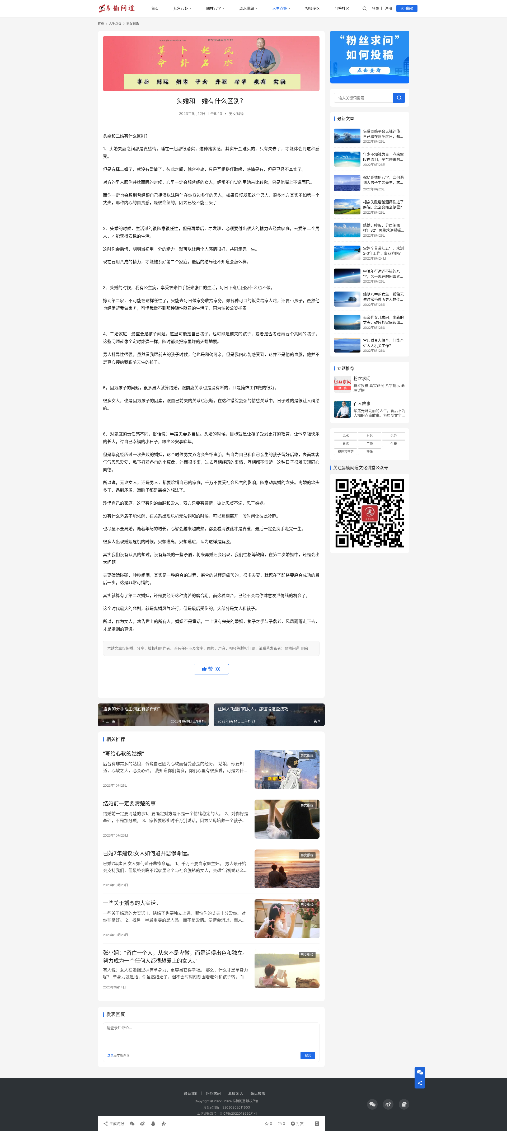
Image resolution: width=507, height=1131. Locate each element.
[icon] (372, 1104)
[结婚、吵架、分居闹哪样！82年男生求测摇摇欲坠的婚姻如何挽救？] (347, 230)
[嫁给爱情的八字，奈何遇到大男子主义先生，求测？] (347, 183)
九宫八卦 (180, 8)
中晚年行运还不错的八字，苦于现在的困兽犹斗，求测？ (381, 276)
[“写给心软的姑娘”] (287, 769)
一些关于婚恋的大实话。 (132, 903)
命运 (345, 444)
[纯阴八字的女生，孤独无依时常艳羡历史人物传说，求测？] (347, 299)
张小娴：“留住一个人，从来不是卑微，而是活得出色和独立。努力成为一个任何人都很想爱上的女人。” (175, 957)
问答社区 (342, 8)
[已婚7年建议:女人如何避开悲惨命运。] (287, 869)
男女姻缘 (236, 113)
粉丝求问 (362, 378)
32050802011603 (236, 1107)
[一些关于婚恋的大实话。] (287, 918)
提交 (308, 1055)
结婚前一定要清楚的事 (129, 803)
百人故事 (362, 403)
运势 (394, 436)
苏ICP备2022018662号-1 (238, 1113)
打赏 (296, 1122)
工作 (370, 444)
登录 (375, 8)
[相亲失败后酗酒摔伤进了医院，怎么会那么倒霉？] (347, 206)
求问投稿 (407, 8)
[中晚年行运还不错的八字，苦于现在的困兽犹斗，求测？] (347, 276)
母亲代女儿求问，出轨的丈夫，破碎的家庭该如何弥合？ (383, 322)
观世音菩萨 (346, 452)
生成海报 (116, 1123)
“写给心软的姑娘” (123, 753)
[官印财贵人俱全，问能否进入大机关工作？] (347, 345)
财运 (370, 436)
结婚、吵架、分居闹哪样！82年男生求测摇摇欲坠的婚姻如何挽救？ (384, 230)
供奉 (394, 444)
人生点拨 (279, 8)
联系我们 (191, 1093)
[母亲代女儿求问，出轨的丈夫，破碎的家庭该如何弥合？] (347, 322)
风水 (345, 436)
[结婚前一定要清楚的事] (287, 819)
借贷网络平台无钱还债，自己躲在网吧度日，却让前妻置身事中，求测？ (383, 136)
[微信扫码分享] (132, 1123)
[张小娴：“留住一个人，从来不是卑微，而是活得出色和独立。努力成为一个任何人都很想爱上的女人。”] (287, 968)
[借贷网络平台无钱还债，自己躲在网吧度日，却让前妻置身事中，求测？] (347, 136)
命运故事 (257, 1093)
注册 (388, 8)
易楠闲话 (235, 1093)
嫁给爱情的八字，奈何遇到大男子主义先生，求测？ (383, 182)
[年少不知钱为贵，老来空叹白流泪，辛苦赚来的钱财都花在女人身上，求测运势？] (347, 159)
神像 (370, 452)
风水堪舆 (246, 8)
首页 (155, 8)
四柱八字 (213, 8)
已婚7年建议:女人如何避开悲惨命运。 (147, 853)
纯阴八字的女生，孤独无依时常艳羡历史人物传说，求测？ (383, 299)
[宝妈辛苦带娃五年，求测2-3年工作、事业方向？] (347, 253)
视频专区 (312, 8)
